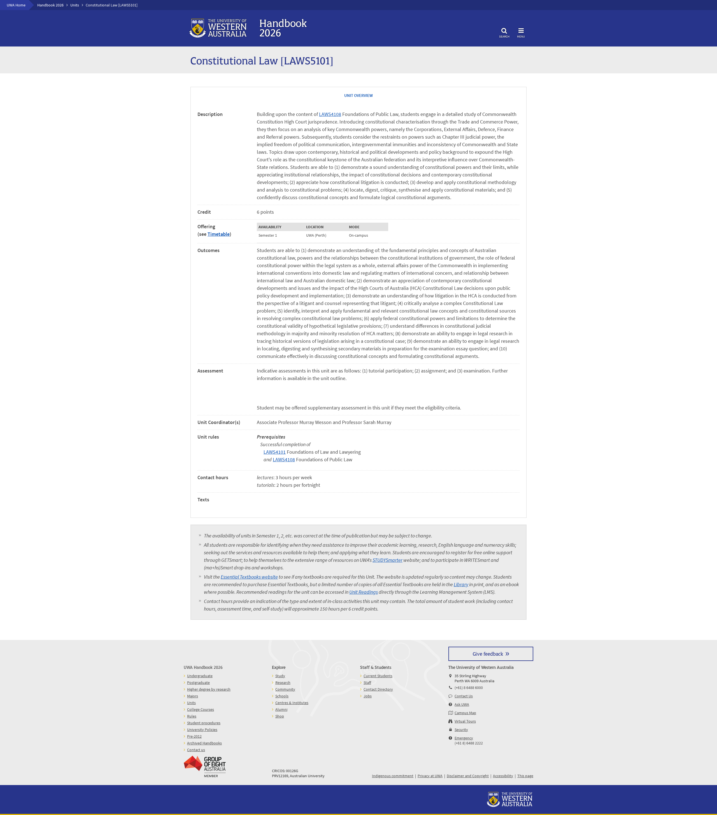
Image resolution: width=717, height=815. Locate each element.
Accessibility (503, 775)
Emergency (464, 738)
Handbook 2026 (50, 5)
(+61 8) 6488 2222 (469, 743)
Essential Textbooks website (249, 577)
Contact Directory (378, 689)
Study (280, 675)
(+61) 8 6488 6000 (469, 687)
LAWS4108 (330, 114)
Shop (279, 716)
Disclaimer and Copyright (468, 775)
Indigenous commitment (392, 775)
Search (504, 36)
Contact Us (464, 695)
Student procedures (203, 722)
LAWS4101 (275, 452)
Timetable (219, 234)
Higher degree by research (209, 689)
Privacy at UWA (430, 775)
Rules (191, 716)
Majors (192, 695)
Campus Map (465, 712)
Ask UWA (462, 704)
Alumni (281, 709)
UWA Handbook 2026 (203, 667)
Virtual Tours (465, 721)
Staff (367, 682)
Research (282, 682)
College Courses (200, 709)
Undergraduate (200, 675)
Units (74, 5)
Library (461, 584)
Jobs (368, 695)
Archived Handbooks (204, 743)
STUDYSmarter (387, 560)
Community (285, 689)
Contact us (196, 749)
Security (461, 729)
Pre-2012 (194, 736)
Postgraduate (198, 682)
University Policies (202, 729)
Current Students (378, 675)
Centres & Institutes (291, 702)
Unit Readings (363, 592)
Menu (521, 36)
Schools (281, 695)
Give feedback (488, 653)
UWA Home (16, 5)
